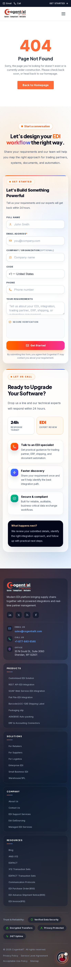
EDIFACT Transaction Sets (22, 875)
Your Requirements (19, 299)
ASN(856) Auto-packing (21, 716)
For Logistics (15, 759)
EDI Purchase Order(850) (22, 888)
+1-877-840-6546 (25, 641)
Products (14, 668)
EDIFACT (13, 863)
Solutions (14, 736)
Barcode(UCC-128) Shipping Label (26, 703)
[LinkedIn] (10, 615)
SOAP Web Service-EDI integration (27, 691)
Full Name (13, 217)
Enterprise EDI (16, 765)
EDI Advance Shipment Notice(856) (27, 895)
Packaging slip (16, 710)
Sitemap (34, 961)
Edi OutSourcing (17, 820)
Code (9, 266)
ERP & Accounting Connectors (24, 723)
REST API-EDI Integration (21, 684)
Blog (11, 850)
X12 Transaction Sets (20, 869)
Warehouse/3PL (17, 778)
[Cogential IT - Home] (15, 14)
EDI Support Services (20, 814)
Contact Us (14, 807)
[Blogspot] (27, 615)
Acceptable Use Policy (15, 961)
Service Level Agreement (34, 955)
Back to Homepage (36, 85)
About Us (13, 801)
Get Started (57, 3)
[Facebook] (36, 615)
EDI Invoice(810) (17, 901)
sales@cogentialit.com (28, 631)
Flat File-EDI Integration (21, 697)
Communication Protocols (22, 882)
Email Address (16, 233)
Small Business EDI (18, 771)
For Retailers (15, 746)
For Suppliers (15, 752)
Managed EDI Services (20, 827)
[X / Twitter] (18, 615)
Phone (10, 282)
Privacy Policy (10, 955)
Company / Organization (30, 250)
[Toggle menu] (63, 13)
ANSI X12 (13, 856)
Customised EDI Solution (21, 678)
